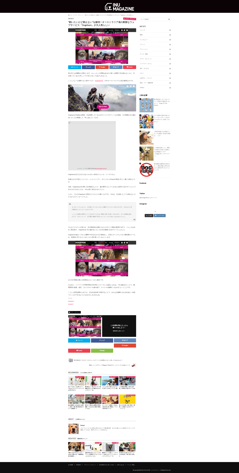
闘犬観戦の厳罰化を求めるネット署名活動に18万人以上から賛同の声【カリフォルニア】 (162, 167)
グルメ (142, 73)
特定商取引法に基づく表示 (106, 465)
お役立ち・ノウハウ (146, 78)
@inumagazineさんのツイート (148, 197)
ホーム (70, 15)
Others (142, 87)
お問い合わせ (120, 465)
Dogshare (98, 80)
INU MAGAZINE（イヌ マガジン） (151, 470)
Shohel (82, 425)
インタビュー (144, 39)
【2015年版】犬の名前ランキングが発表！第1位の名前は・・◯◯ (162, 133)
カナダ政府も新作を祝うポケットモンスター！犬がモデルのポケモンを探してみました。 (162, 118)
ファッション (144, 49)
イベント (142, 44)
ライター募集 (131, 465)
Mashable (70, 301)
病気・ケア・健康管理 (146, 83)
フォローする (160, 215)
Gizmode (70, 304)
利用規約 (78, 465)
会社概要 (70, 465)
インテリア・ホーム (146, 63)
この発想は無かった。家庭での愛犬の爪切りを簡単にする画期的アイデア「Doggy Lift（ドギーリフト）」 (162, 151)
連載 (141, 35)
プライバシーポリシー (90, 465)
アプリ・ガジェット (78, 15)
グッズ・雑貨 (144, 54)
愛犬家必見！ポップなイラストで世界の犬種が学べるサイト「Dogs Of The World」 (162, 102)
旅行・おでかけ (144, 68)
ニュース (142, 30)
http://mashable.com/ (100, 168)
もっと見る (149, 215)
